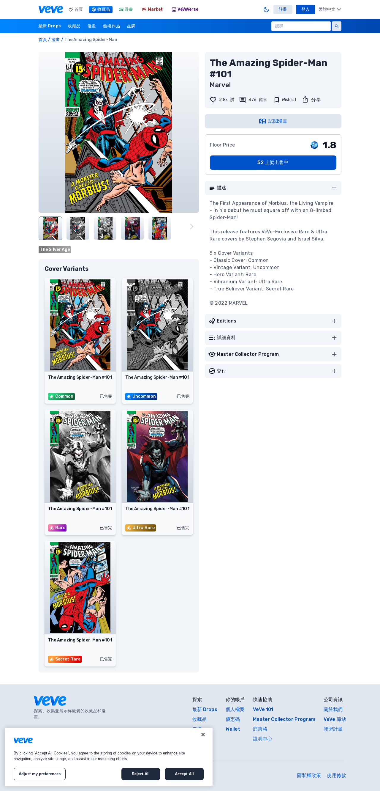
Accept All (184, 774)
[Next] (192, 226)
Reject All (141, 774)
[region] (109, 757)
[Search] (336, 26)
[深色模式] (266, 9)
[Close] (203, 734)
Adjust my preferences (40, 774)
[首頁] (51, 9)
